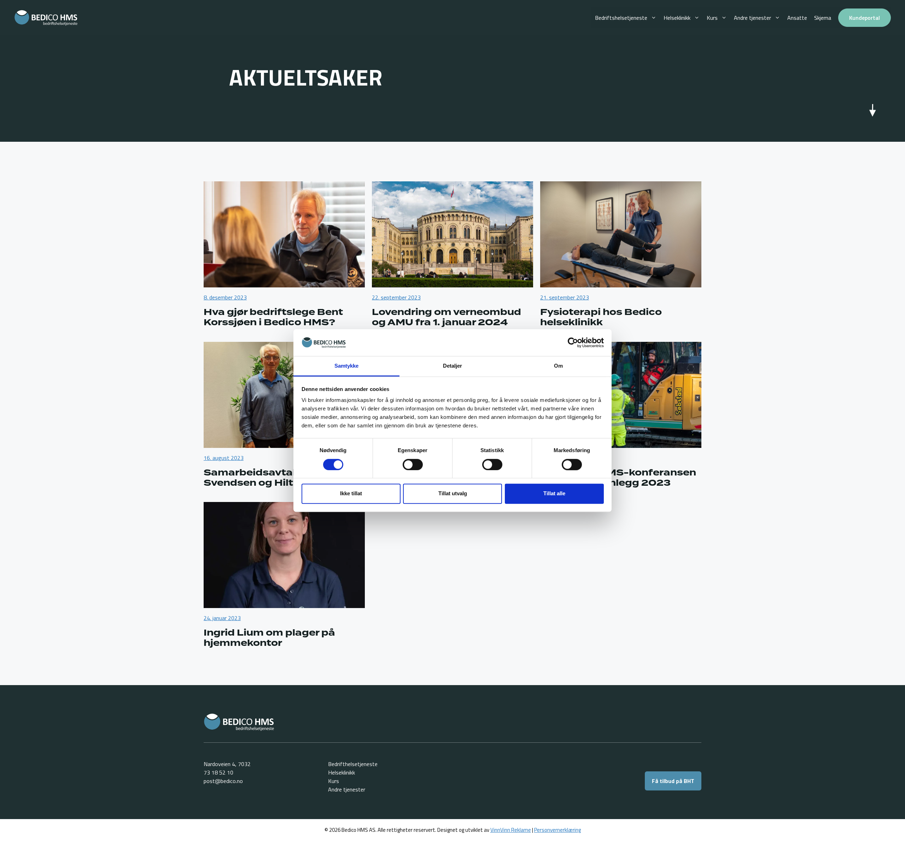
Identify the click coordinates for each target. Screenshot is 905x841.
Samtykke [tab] (346, 366)
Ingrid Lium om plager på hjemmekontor (269, 637)
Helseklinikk (677, 17)
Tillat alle (554, 493)
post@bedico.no (223, 781)
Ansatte (797, 17)
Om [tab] (558, 366)
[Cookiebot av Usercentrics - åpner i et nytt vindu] (573, 342)
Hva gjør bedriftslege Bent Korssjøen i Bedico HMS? (273, 317)
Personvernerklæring (557, 830)
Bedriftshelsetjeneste (621, 17)
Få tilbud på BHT (673, 781)
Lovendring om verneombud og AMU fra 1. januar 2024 (446, 317)
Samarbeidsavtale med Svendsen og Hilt (266, 477)
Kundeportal (864, 17)
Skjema (822, 17)
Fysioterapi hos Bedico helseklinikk (601, 317)
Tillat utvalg (452, 493)
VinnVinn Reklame (510, 830)
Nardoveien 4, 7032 (227, 764)
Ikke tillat (351, 493)
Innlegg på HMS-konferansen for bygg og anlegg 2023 (618, 477)
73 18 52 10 (218, 772)
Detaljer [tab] (452, 366)
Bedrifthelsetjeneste (353, 764)
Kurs (712, 17)
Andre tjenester (752, 17)
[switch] (413, 464)
